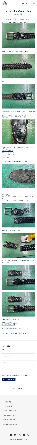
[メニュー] (34, 3)
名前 (3, 349)
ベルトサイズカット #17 (8, 152)
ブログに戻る (20, 388)
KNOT (15, 439)
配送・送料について (9, 419)
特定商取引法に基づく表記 (11, 424)
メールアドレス (6, 356)
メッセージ (4, 363)
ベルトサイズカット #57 (8, 158)
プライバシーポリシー (9, 406)
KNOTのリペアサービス (8, 324)
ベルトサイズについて (9, 410)
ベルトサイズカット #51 (8, 156)
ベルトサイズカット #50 (8, 154)
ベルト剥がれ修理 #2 (7, 150)
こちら (18, 328)
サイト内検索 (7, 402)
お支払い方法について (9, 415)
